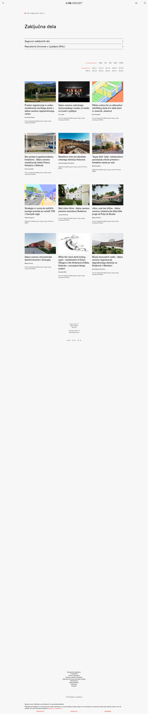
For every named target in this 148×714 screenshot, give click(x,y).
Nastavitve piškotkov (74, 672)
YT (78, 340)
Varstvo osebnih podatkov (74, 677)
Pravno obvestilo (74, 675)
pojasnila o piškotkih (54, 708)
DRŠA (115, 63)
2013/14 (101, 68)
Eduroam (74, 684)
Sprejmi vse (40, 711)
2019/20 (121, 68)
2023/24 (107, 71)
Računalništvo (74, 682)
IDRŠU (121, 63)
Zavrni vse (74, 711)
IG (73, 340)
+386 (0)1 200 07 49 (74, 331)
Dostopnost (74, 681)
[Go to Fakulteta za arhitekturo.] (25, 13)
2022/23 (101, 71)
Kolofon (74, 686)
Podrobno (107, 711)
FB (68, 340)
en (136, 3)
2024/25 (114, 71)
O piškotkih (74, 674)
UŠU (105, 63)
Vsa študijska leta (85, 68)
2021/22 (94, 71)
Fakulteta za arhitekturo (76, 697)
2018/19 (114, 68)
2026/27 (94, 68)
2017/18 (107, 68)
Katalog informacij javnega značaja (74, 679)
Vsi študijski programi (91, 63)
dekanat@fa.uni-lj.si (74, 332)
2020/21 (87, 71)
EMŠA (100, 63)
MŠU (110, 63)
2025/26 (121, 71)
